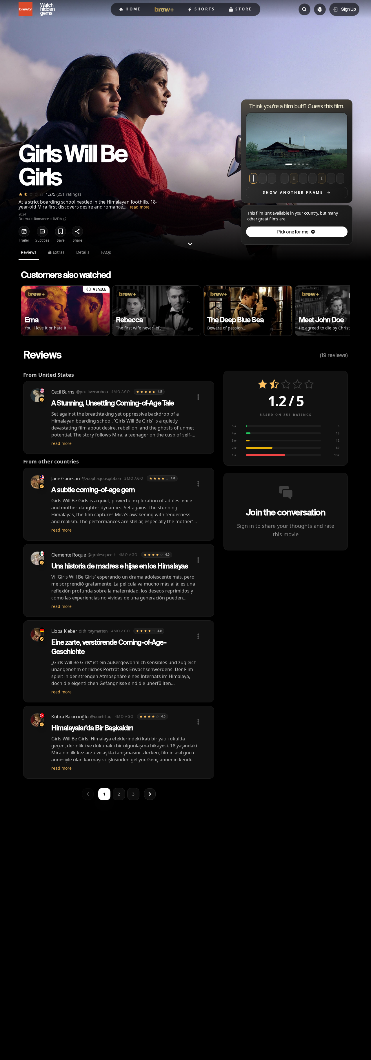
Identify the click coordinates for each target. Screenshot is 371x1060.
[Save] (60, 231)
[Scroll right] (341, 312)
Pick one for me (292, 232)
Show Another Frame (293, 192)
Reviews (29, 252)
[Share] (77, 231)
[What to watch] (320, 9)
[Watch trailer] (24, 231)
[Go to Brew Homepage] (22, 9)
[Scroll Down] (190, 244)
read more (140, 207)
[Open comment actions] (198, 397)
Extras (59, 252)
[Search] (304, 9)
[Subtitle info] (42, 231)
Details (83, 252)
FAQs (106, 252)
